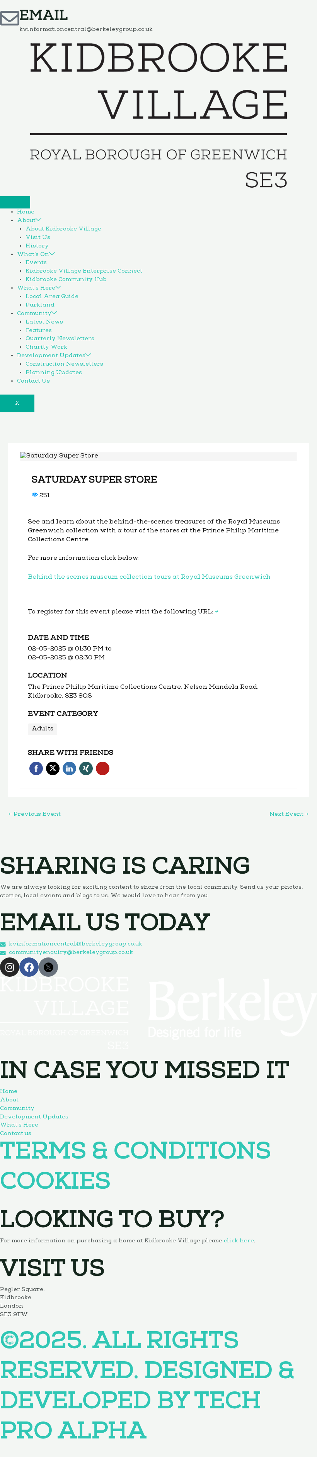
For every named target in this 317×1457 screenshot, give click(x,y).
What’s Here (36, 288)
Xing (86, 768)
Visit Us (38, 237)
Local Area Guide (52, 296)
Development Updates (51, 355)
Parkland (40, 305)
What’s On (33, 254)
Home (25, 212)
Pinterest (102, 768)
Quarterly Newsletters (60, 338)
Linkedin (69, 768)
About (26, 220)
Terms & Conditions (135, 1153)
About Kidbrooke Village (63, 229)
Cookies (55, 1184)
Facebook (36, 768)
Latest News (44, 322)
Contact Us (33, 381)
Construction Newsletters (64, 364)
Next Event (288, 814)
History (37, 246)
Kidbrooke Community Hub (66, 279)
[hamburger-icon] (15, 202)
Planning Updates (54, 372)
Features (39, 330)
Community (34, 313)
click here (239, 1241)
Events (36, 262)
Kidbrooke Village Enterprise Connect (84, 271)
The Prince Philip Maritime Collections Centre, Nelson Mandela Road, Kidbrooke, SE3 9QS (143, 692)
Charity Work (46, 347)
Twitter (53, 768)
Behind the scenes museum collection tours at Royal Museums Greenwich (149, 577)
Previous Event (35, 814)
